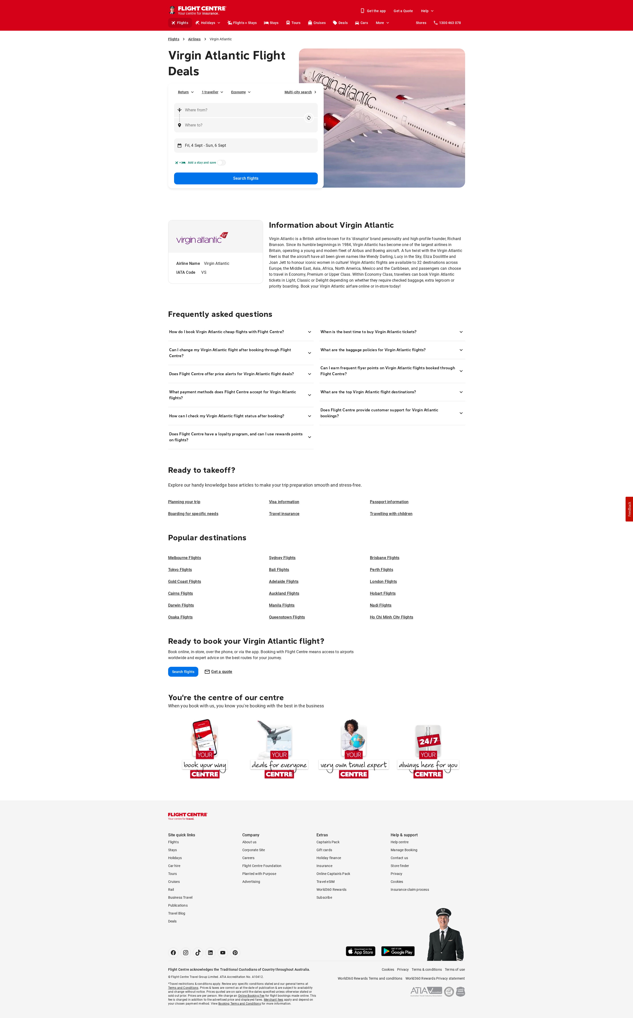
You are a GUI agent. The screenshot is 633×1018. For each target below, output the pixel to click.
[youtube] (223, 952)
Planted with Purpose (259, 874)
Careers (248, 858)
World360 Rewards (331, 890)
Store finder (400, 866)
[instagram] (186, 952)
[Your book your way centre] (205, 749)
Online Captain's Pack (333, 874)
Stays (274, 23)
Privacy (396, 874)
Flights (182, 23)
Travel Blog (176, 913)
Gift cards (324, 850)
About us (249, 842)
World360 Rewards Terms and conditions (370, 978)
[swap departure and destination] (309, 118)
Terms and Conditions (183, 988)
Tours (296, 23)
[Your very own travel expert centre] (353, 749)
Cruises (320, 23)
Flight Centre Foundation (262, 866)
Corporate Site (253, 850)
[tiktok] (198, 952)
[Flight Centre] (188, 816)
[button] (629, 509)
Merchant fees (273, 999)
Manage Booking (404, 850)
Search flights (246, 178)
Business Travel (180, 897)
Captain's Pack (327, 842)
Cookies (397, 882)
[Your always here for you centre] (428, 749)
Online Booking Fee (251, 995)
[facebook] (173, 952)
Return (183, 92)
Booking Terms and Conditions (239, 1003)
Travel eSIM (325, 882)
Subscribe (324, 897)
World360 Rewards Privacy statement (435, 978)
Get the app (376, 11)
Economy (238, 92)
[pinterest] (235, 952)
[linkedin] (210, 952)
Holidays (208, 23)
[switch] (220, 164)
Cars (364, 23)
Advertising (251, 882)
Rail (171, 890)
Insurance (324, 866)
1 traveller (210, 92)
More (380, 23)
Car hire (174, 866)
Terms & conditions (427, 969)
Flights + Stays (245, 23)
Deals (343, 23)
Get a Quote (403, 11)
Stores (421, 23)
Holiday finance (328, 858)
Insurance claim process (410, 890)
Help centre (399, 842)
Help (425, 11)
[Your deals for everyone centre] (279, 749)
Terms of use (455, 969)
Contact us (399, 858)
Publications (178, 905)
